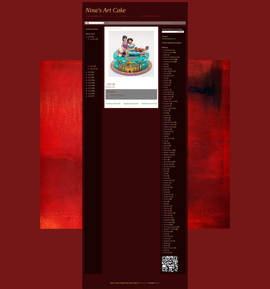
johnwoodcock (143, 283)
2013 (89, 88)
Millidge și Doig (168, 155)
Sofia (165, 203)
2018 (89, 75)
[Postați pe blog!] (110, 84)
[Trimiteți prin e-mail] (108, 84)
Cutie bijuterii (167, 92)
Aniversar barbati (169, 59)
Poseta (166, 185)
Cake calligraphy (169, 71)
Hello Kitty (167, 129)
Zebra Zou (167, 252)
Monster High (168, 164)
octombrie (93, 39)
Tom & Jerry (167, 217)
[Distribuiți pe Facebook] (114, 84)
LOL (165, 141)
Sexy (165, 201)
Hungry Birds (167, 131)
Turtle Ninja (167, 236)
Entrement (167, 103)
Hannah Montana (169, 127)
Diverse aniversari (169, 101)
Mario (165, 148)
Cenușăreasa (168, 76)
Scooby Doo (167, 194)
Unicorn (166, 238)
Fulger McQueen (169, 122)
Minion (166, 159)
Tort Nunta (167, 231)
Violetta (166, 243)
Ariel (165, 64)
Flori (165, 113)
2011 (89, 93)
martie (92, 66)
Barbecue (166, 69)
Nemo (165, 169)
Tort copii (166, 224)
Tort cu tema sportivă (170, 227)
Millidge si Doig (168, 152)
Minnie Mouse (168, 162)
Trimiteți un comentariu (117, 95)
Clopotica (166, 80)
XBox (165, 250)
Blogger (157, 283)
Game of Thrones (169, 124)
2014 (89, 85)
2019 (89, 72)
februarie (92, 69)
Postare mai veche (149, 104)
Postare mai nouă (112, 104)
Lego (165, 136)
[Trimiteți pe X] (112, 84)
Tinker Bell (167, 215)
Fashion (166, 110)
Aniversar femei (168, 62)
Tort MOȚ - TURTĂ (169, 229)
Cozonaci (166, 82)
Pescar (166, 178)
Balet (165, 66)
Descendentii (167, 94)
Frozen (166, 120)
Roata (165, 190)
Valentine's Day (168, 241)
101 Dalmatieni (168, 50)
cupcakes (166, 90)
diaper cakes (167, 96)
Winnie (166, 245)
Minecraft (166, 157)
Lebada (166, 134)
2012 (89, 91)
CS (164, 87)
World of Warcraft (169, 248)
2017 (89, 77)
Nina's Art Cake (105, 10)
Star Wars (167, 208)
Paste (165, 171)
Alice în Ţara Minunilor (170, 57)
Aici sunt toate (168, 52)
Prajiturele (167, 187)
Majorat (166, 145)
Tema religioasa (168, 213)
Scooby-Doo (167, 197)
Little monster (168, 138)
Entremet (166, 106)
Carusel (166, 73)
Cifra (165, 78)
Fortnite (166, 115)
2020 (89, 37)
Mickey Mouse (168, 150)
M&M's (166, 143)
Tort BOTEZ (167, 220)
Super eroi (167, 210)
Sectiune (166, 199)
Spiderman (167, 206)
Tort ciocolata (168, 222)
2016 (89, 80)
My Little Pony (168, 166)
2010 (89, 96)
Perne (165, 176)
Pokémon (166, 183)
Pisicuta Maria (168, 180)
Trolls (165, 234)
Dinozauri (166, 99)
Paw (165, 173)
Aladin (113, 87)
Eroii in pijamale (168, 108)
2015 (89, 83)
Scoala (166, 192)
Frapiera (166, 117)
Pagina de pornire (130, 104)
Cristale (166, 85)
